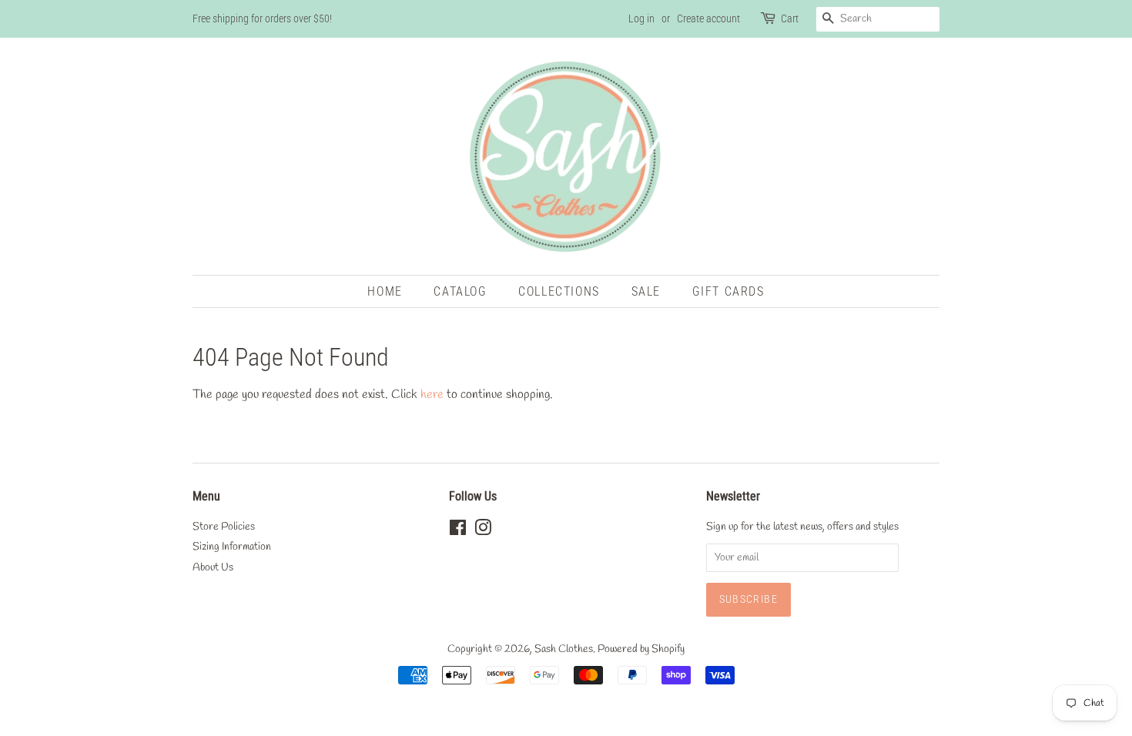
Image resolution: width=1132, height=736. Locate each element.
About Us (213, 567)
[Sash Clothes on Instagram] (482, 531)
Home (384, 291)
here (432, 394)
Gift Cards (728, 291)
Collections (559, 291)
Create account (708, 18)
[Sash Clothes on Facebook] (458, 531)
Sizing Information (232, 547)
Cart (790, 18)
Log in (641, 18)
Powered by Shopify (641, 649)
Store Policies (224, 527)
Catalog (460, 291)
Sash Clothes (563, 649)
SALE (646, 291)
